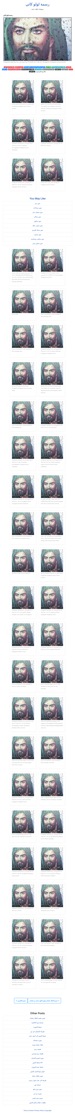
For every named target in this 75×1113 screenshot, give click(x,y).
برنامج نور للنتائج (19, 67)
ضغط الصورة (37, 1027)
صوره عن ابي (37, 1094)
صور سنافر (37, 217)
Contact (31, 1110)
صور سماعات (37, 208)
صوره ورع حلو (37, 1089)
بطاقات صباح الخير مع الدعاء (58, 67)
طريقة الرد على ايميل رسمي (37, 1080)
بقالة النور (68, 67)
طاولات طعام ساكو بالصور (37, 1102)
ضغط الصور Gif (38, 1062)
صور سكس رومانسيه (37, 239)
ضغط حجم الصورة (37, 1067)
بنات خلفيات (58, 69)
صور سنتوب (37, 234)
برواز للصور (32, 71)
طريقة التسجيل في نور (37, 1031)
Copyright (47, 1110)
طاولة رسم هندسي (37, 1054)
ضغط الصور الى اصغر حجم (37, 1036)
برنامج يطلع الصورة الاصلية (14, 69)
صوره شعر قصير (37, 1098)
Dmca (26, 1110)
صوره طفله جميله (37, 1076)
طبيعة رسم (37, 1049)
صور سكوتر (37, 221)
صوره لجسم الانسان (37, 1058)
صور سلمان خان (37, 212)
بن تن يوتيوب (65, 69)
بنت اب (71, 69)
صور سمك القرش (37, 230)
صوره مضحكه (37, 1040)
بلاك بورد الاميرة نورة (41, 71)
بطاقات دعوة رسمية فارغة (28, 69)
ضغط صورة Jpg (37, 1045)
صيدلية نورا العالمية (37, 1022)
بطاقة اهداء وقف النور (9, 67)
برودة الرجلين (38, 69)
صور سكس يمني (37, 243)
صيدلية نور (37, 1085)
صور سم (37, 203)
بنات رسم (48, 67)
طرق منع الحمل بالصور (37, 1071)
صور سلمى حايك (37, 226)
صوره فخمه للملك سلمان (37, 1018)
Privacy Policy (39, 1110)
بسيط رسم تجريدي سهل (48, 69)
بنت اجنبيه (4, 69)
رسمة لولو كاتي (37, 4)
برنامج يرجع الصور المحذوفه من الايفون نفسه (34, 67)
